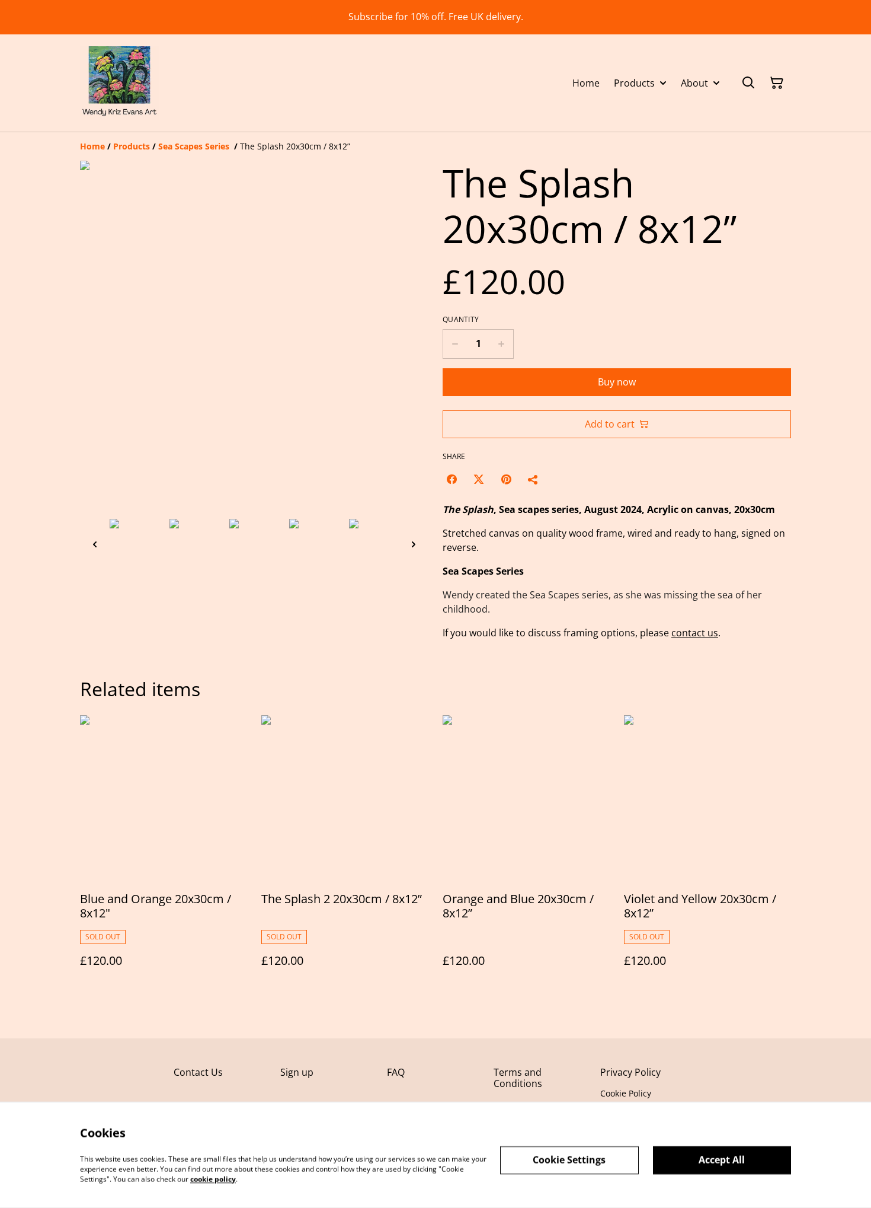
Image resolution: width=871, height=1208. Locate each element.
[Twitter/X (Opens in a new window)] (479, 479)
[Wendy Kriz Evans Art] (119, 83)
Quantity (461, 319)
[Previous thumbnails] (95, 544)
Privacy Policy (630, 1072)
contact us (694, 632)
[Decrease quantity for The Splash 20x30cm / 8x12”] (455, 344)
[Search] (748, 83)
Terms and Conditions (518, 1078)
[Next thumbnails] (413, 544)
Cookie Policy (625, 1093)
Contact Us (198, 1072)
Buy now (617, 381)
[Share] (533, 479)
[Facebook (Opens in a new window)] (451, 479)
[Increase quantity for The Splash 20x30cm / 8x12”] (501, 344)
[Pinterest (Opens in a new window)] (506, 479)
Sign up (296, 1072)
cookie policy (213, 1179)
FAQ (396, 1072)
